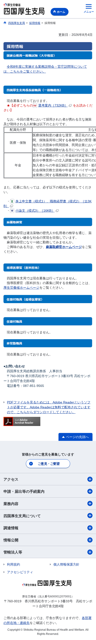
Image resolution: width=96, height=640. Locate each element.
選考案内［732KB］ (53, 105)
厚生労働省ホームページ (21, 287)
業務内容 (10, 504)
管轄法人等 (12, 552)
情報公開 (10, 540)
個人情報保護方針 (66, 564)
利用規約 (13, 564)
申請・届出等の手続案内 (24, 491)
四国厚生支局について (22, 516)
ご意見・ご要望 (48, 464)
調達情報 (10, 528)
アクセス (10, 479)
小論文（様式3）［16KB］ (35, 210)
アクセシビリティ (20, 572)
